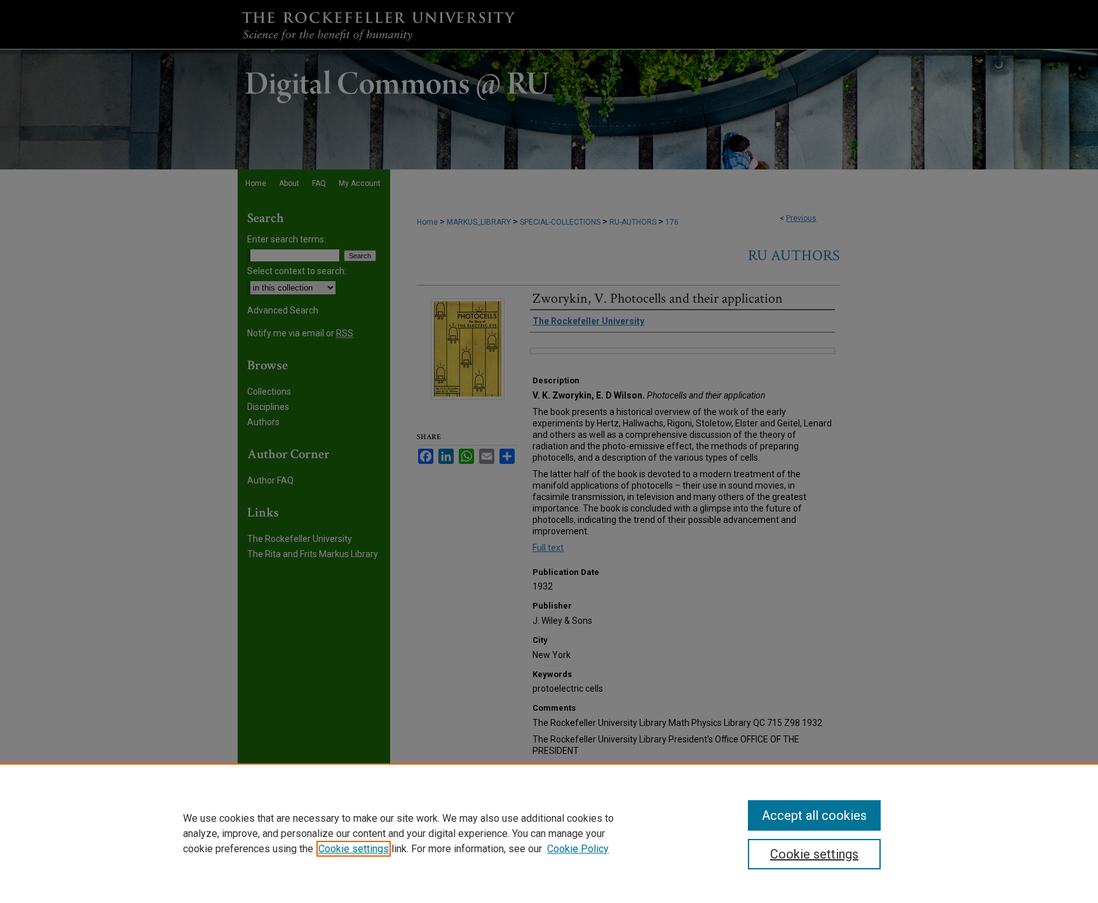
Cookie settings (353, 849)
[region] (549, 833)
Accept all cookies (814, 815)
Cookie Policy (578, 849)
